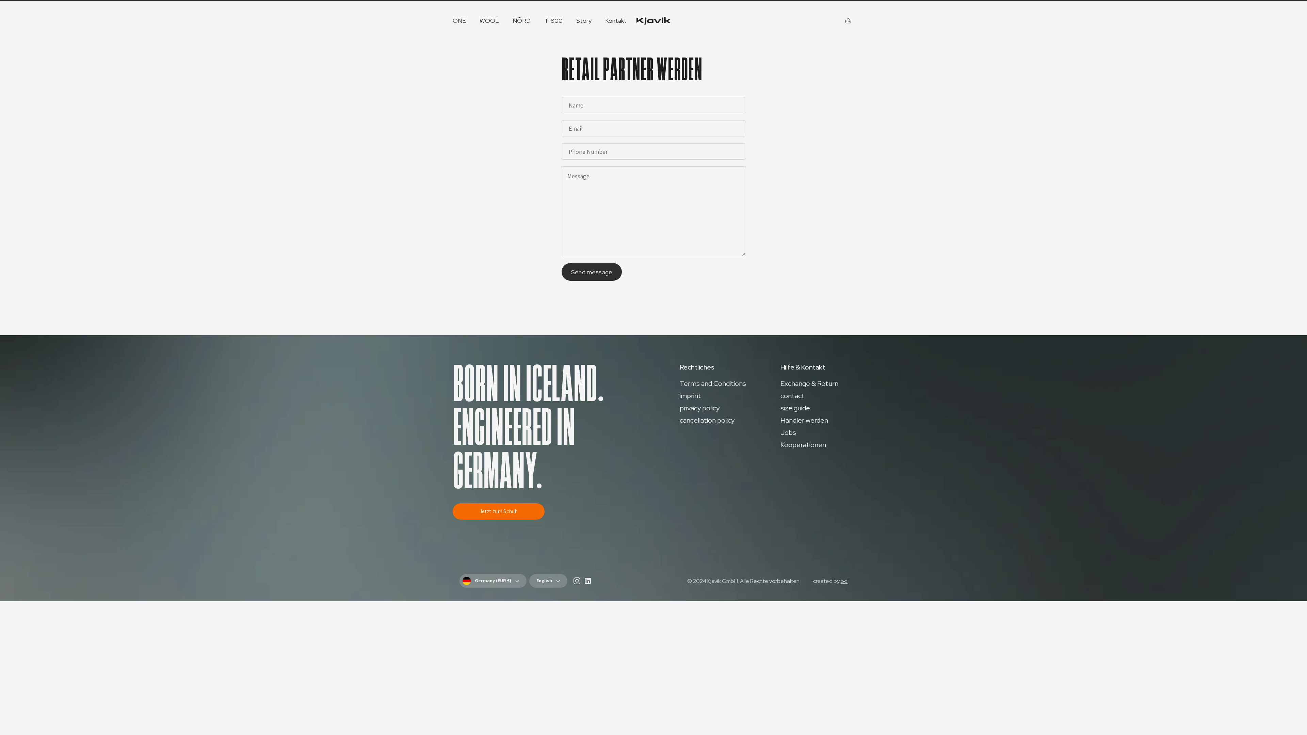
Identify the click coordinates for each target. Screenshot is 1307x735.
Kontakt (616, 20)
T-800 (553, 20)
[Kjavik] (653, 21)
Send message (591, 272)
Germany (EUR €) (493, 580)
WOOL (489, 20)
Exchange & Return (809, 383)
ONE (459, 20)
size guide (795, 408)
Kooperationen (803, 444)
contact (792, 395)
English (544, 580)
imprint (690, 395)
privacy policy (700, 408)
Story (584, 20)
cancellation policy (707, 420)
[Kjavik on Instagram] (577, 582)
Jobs (788, 432)
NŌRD (522, 20)
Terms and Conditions (713, 383)
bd (844, 581)
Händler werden (804, 420)
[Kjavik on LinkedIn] (588, 582)
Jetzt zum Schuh (499, 511)
